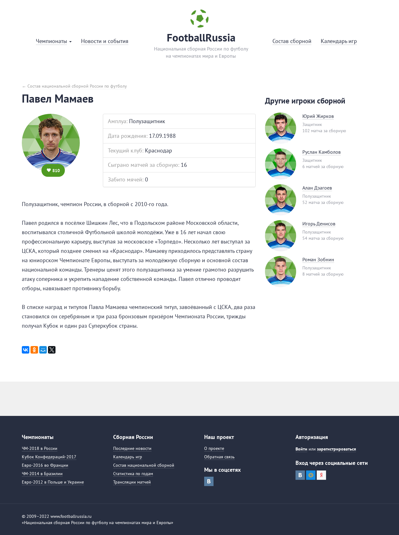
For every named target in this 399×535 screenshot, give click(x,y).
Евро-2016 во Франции (45, 465)
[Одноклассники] (34, 350)
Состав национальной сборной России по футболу (77, 86)
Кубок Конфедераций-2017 (49, 457)
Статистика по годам (133, 473)
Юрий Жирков (318, 116)
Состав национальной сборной (143, 465)
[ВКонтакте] (25, 350)
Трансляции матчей (132, 482)
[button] (53, 41)
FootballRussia (201, 37)
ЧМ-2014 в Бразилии (42, 473)
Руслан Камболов (321, 152)
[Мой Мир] (43, 350)
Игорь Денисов (318, 223)
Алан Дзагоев (317, 188)
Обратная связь (219, 457)
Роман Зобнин (318, 259)
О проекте (214, 448)
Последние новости (132, 448)
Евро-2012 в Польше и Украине (53, 482)
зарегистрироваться (336, 449)
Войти (301, 449)
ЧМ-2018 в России (39, 448)
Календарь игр (127, 457)
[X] (51, 350)
